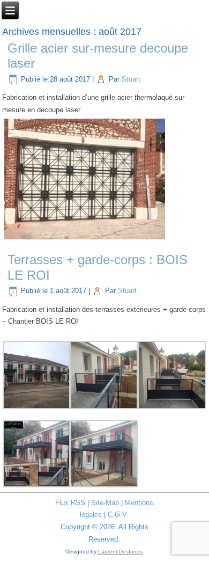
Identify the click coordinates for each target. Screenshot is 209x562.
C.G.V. (118, 514)
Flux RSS (70, 503)
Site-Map (105, 503)
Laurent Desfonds (120, 551)
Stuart (131, 79)
